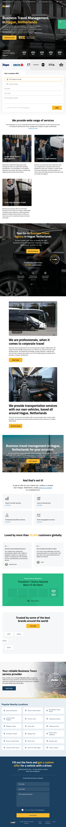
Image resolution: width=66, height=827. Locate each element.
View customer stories (33, 267)
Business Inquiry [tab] (13, 84)
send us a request (45, 488)
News (54, 821)
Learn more (33, 279)
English (60, 2)
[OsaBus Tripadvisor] (62, 24)
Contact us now (32, 128)
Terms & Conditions (47, 822)
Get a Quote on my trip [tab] (15, 79)
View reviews (35, 600)
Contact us (45, 279)
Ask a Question (18, 1)
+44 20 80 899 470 (30, 1)
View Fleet (20, 279)
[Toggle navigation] (62, 6)
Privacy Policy (26, 107)
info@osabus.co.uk (46, 1)
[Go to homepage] (6, 5)
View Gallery (16, 332)
